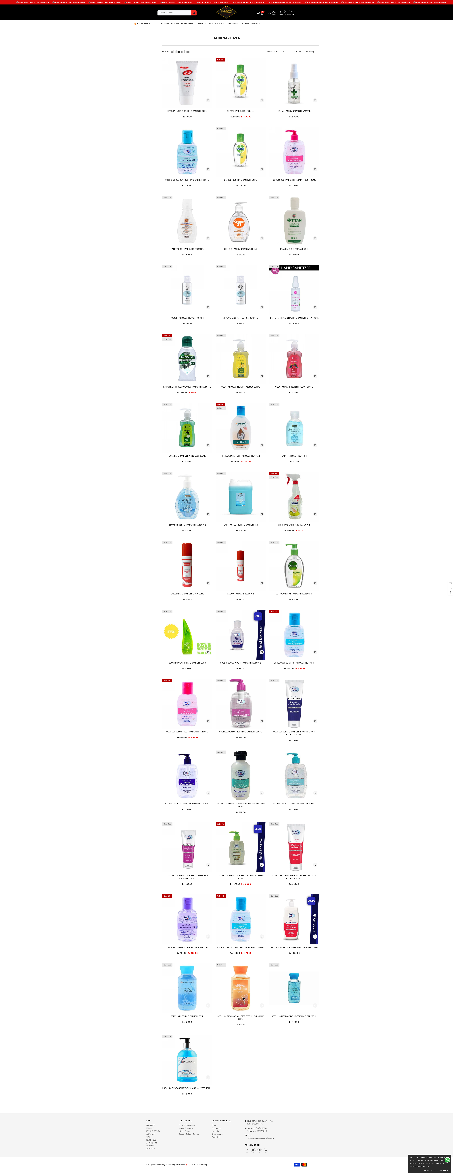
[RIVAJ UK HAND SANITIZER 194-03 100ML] (241, 290)
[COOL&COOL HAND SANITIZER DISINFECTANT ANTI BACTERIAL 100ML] (294, 847)
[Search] (177, 12)
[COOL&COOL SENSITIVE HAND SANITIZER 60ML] (294, 635)
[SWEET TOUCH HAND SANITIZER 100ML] (187, 221)
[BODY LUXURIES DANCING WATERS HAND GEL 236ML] (294, 988)
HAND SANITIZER (13, 32)
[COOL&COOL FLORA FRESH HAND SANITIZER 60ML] (187, 919)
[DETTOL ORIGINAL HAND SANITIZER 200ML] (294, 566)
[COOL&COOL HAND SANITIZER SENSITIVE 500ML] (294, 775)
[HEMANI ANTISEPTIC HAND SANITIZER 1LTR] (241, 497)
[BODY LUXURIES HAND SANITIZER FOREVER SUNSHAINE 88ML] (241, 988)
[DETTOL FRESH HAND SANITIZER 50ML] (241, 152)
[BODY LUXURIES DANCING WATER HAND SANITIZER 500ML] (187, 1060)
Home (2, 32)
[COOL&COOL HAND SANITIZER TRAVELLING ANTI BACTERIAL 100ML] (294, 704)
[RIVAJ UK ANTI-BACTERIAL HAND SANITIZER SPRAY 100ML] (294, 290)
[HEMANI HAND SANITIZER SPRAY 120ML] (294, 83)
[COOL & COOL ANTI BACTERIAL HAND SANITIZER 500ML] (294, 919)
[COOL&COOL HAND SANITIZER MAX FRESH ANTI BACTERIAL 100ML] (187, 847)
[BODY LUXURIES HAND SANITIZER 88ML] (187, 988)
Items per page (272, 52)
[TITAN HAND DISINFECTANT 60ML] (294, 221)
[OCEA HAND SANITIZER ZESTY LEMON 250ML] (241, 359)
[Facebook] (247, 1150)
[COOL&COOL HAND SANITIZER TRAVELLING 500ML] (187, 775)
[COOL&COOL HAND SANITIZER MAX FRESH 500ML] (294, 152)
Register (292, 11)
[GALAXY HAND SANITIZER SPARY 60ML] (187, 566)
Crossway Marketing (199, 1165)
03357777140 (262, 1131)
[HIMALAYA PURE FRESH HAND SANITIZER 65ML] (241, 428)
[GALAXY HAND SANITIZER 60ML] (241, 566)
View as (165, 52)
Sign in (285, 11)
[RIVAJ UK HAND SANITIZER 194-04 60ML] (187, 290)
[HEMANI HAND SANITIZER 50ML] (294, 428)
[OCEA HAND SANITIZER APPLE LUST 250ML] (187, 428)
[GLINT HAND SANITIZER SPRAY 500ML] (294, 497)
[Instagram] (253, 1150)
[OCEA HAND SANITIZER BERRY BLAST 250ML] (294, 359)
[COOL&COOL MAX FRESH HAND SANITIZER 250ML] (241, 704)
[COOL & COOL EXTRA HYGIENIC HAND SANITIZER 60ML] (241, 919)
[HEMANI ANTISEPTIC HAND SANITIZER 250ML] (187, 497)
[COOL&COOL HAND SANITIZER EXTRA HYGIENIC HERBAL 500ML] (241, 847)
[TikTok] (259, 1150)
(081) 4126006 (261, 1128)
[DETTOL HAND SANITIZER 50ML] (241, 83)
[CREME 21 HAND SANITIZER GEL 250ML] (241, 221)
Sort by (297, 52)
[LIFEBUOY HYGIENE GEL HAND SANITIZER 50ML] (187, 83)
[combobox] (174, 12)
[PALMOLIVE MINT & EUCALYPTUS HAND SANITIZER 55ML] (187, 359)
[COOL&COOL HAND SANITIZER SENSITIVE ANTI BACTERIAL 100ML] (241, 775)
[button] (172, 51)
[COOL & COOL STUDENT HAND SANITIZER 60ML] (241, 635)
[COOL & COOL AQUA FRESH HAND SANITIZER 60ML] (187, 152)
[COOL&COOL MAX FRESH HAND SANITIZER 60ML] (187, 704)
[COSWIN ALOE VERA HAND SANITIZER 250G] (187, 635)
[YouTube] (266, 1150)
